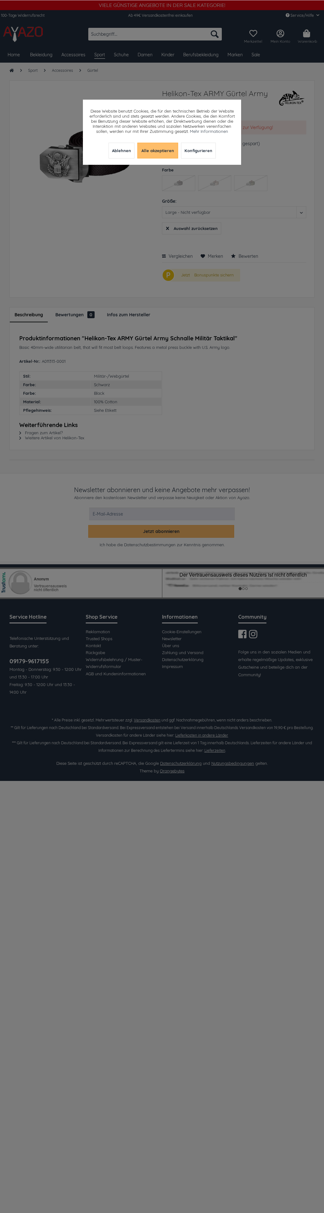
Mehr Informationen (209, 131)
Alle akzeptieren (157, 150)
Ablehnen (121, 150)
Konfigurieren (198, 150)
